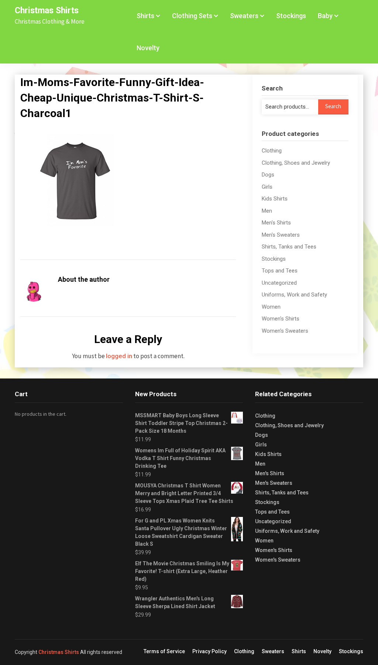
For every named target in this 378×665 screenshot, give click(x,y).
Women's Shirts (280, 318)
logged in (119, 356)
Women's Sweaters (285, 331)
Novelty (148, 48)
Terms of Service (164, 651)
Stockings (291, 16)
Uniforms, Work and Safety (294, 294)
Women (271, 307)
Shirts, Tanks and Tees (289, 246)
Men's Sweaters (281, 235)
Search (333, 106)
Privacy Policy (209, 651)
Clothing (272, 150)
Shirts (145, 16)
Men (267, 211)
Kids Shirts (275, 198)
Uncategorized (279, 283)
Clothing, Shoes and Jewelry (296, 163)
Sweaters (244, 16)
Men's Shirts (276, 222)
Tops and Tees (280, 270)
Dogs (268, 174)
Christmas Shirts (47, 11)
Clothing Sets (192, 16)
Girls (267, 187)
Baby (325, 16)
